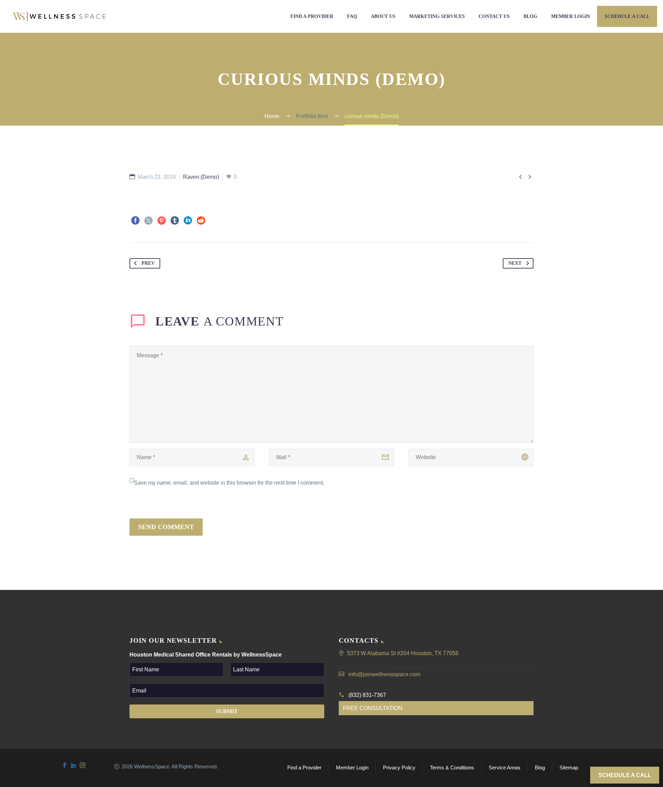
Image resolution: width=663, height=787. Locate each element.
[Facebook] (135, 220)
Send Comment (166, 527)
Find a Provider (311, 16)
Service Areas (504, 767)
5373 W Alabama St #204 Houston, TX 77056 (403, 653)
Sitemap (568, 767)
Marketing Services (437, 16)
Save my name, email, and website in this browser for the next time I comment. (229, 483)
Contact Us (494, 16)
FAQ (352, 16)
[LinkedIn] (188, 220)
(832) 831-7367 (367, 695)
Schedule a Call (627, 16)
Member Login (570, 16)
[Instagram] (82, 765)
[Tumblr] (175, 220)
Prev (148, 263)
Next (514, 263)
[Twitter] (148, 220)
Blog (530, 16)
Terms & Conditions (452, 767)
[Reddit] (201, 220)
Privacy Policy (399, 767)
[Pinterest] (161, 220)
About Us (383, 16)
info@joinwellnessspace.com (384, 674)
